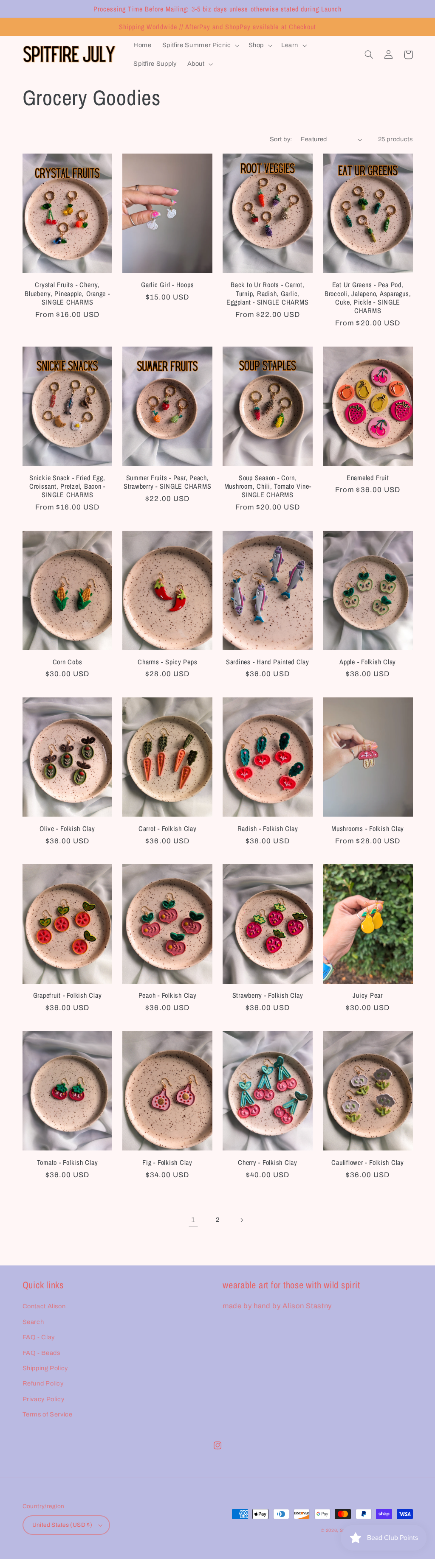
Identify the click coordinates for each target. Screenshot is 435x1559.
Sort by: (281, 139)
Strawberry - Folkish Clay (267, 995)
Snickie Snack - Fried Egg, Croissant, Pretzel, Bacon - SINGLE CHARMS (67, 486)
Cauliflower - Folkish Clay (367, 1162)
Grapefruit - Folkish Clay (67, 995)
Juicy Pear (368, 995)
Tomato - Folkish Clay (67, 1162)
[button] (200, 45)
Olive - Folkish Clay (67, 828)
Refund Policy (43, 1383)
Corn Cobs (67, 662)
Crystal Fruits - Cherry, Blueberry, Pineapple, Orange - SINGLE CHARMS (67, 293)
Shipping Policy (45, 1368)
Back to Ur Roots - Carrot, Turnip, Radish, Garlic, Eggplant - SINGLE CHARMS (267, 293)
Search (33, 1321)
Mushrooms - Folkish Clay (367, 828)
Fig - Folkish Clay (167, 1162)
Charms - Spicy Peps (167, 662)
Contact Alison (44, 1306)
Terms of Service (48, 1414)
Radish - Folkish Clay (267, 828)
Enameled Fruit (368, 477)
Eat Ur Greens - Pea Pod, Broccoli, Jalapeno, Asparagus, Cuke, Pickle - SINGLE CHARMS (368, 297)
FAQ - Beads (41, 1352)
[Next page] (241, 1220)
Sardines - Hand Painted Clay (267, 662)
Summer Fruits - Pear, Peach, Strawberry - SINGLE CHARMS (168, 482)
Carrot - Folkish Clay (167, 828)
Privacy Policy (44, 1399)
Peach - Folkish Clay (167, 995)
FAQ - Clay (39, 1337)
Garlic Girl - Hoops (167, 284)
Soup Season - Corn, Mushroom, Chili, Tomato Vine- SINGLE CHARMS (267, 486)
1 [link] (193, 1220)
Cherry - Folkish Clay (267, 1162)
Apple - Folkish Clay (367, 662)
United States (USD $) (62, 1525)
